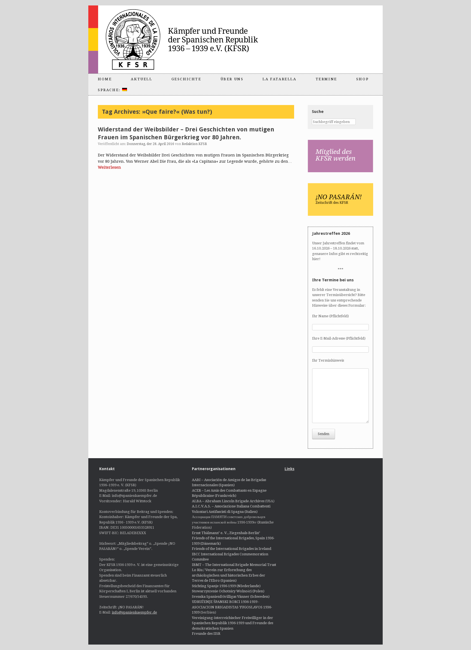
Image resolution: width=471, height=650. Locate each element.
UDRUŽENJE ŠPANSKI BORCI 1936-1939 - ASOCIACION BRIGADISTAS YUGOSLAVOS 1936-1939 (232, 607)
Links (289, 469)
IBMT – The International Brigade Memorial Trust (234, 565)
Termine (326, 79)
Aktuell (141, 79)
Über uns (232, 79)
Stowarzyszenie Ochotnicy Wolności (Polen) (228, 591)
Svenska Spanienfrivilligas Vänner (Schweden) (231, 596)
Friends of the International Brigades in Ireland (231, 549)
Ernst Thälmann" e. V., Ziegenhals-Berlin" (226, 533)
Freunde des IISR (206, 633)
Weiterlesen (109, 167)
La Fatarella (279, 79)
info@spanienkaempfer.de (134, 612)
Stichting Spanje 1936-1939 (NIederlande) (226, 586)
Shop (362, 79)
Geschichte (186, 79)
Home (105, 79)
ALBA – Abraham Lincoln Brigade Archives (228, 501)
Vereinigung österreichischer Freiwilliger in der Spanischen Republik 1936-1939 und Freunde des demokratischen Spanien (232, 623)
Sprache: (110, 90)
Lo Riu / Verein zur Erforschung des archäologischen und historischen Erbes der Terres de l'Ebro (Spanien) (228, 575)
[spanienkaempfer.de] (185, 39)
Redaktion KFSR (194, 144)
